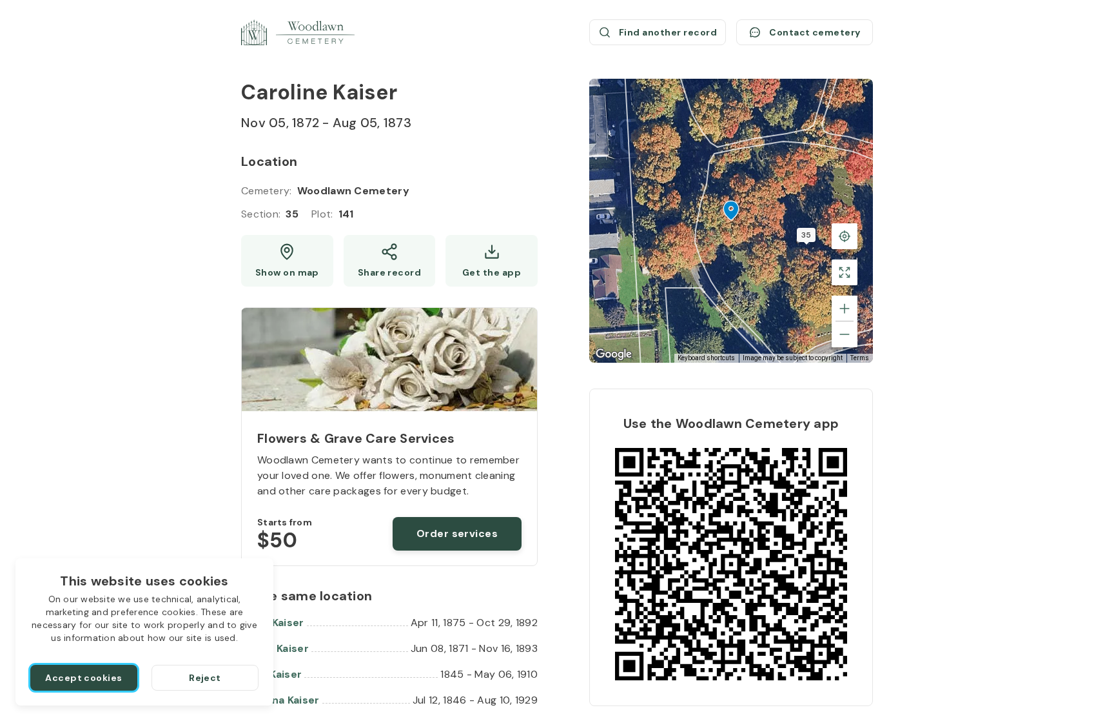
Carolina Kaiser (280, 700)
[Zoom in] (844, 308)
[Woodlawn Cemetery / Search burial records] (298, 32)
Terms (859, 357)
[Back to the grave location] (844, 236)
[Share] (390, 261)
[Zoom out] (844, 334)
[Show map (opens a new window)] (287, 261)
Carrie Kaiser (275, 648)
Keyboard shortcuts (706, 357)
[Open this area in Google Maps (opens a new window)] (613, 354)
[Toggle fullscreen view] (844, 272)
